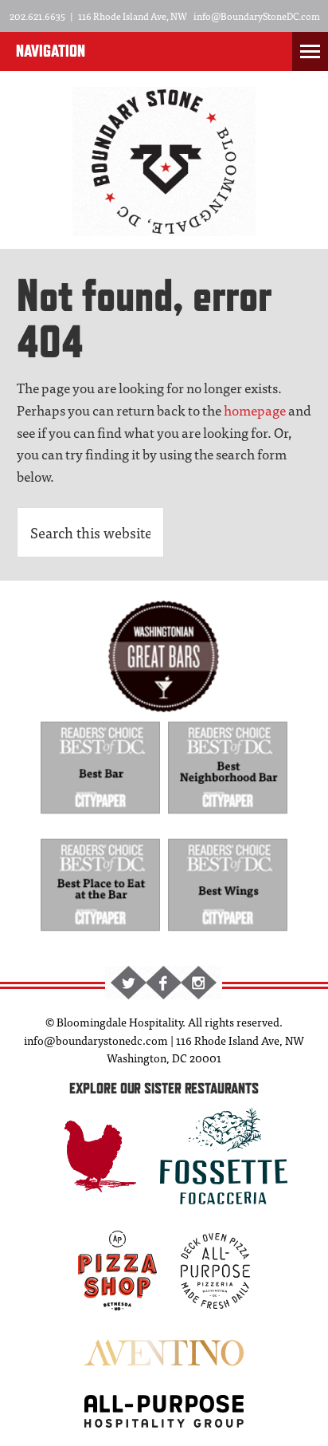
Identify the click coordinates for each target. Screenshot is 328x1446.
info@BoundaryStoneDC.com (256, 16)
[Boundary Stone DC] (164, 227)
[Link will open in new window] (100, 818)
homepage (255, 409)
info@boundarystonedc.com (96, 1040)
